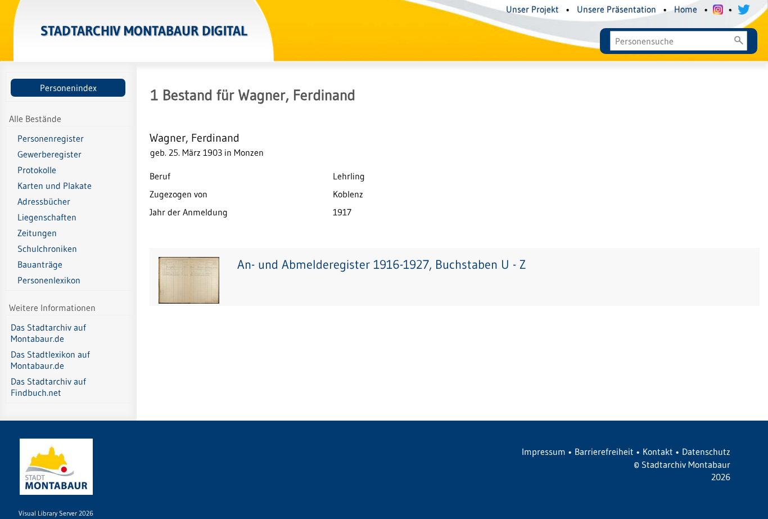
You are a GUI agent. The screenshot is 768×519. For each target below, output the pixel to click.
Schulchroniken (47, 248)
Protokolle (36, 169)
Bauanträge (39, 264)
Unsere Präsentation (616, 9)
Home (685, 9)
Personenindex (68, 87)
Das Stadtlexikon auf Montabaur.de (50, 360)
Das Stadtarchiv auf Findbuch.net (48, 387)
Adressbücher (43, 201)
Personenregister (50, 138)
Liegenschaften (46, 217)
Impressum (544, 451)
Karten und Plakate (54, 185)
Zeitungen (37, 232)
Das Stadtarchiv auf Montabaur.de (48, 333)
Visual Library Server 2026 (56, 513)
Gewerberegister (49, 154)
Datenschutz (706, 451)
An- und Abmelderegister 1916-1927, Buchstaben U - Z (381, 264)
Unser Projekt (532, 9)
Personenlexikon (48, 280)
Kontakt (658, 451)
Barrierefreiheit (604, 451)
